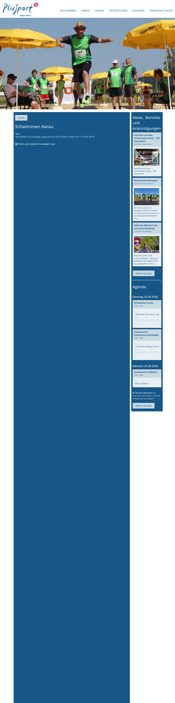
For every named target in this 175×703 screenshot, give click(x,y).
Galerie (99, 10)
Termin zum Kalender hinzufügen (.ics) (36, 144)
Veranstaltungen (161, 10)
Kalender (138, 10)
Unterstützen (118, 10)
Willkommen (68, 10)
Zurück (21, 118)
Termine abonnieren (144, 393)
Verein (85, 10)
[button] (147, 314)
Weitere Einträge (143, 273)
